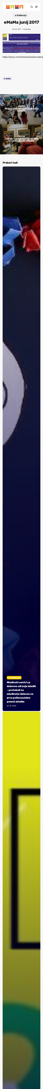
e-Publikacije (20, 15)
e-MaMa (7, 79)
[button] (36, 7)
